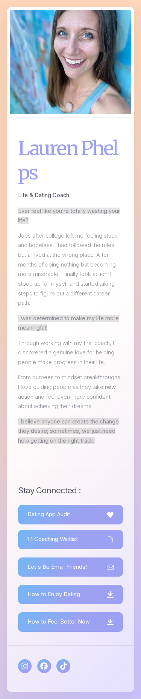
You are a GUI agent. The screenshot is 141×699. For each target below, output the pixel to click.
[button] (70, 514)
